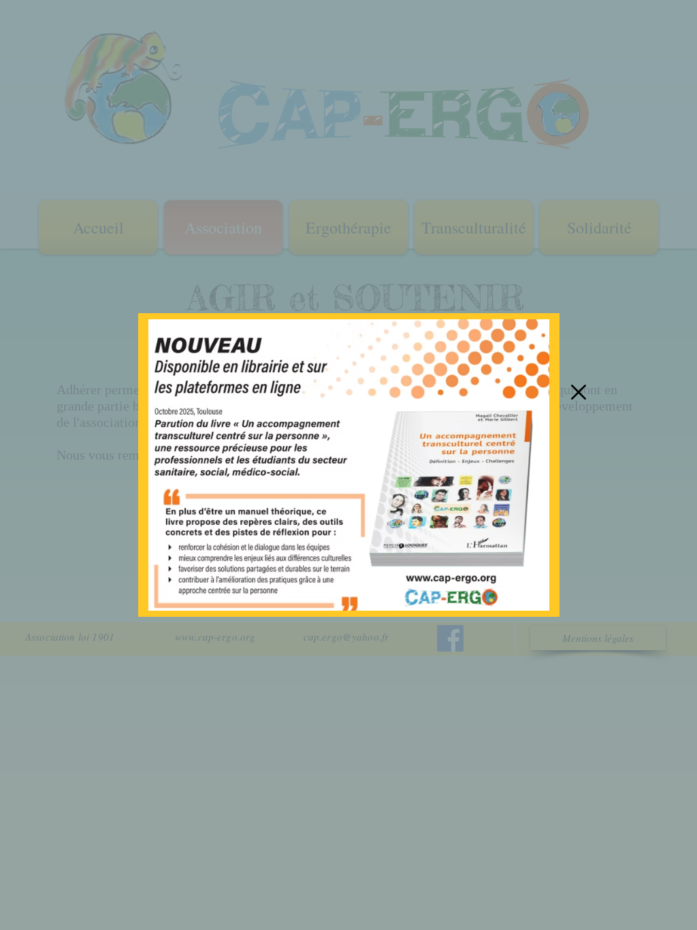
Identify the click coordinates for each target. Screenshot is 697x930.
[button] (578, 392)
